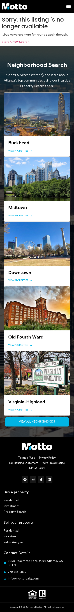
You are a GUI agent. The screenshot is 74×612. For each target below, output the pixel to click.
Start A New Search (15, 42)
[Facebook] (25, 479)
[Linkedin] (49, 479)
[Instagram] (33, 479)
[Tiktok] (41, 479)
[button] (68, 6)
